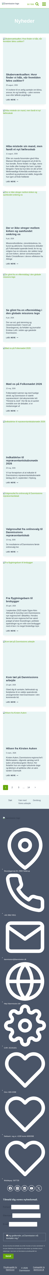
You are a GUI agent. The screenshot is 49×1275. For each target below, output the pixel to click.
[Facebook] (10, 1188)
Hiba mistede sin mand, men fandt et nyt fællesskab (24, 148)
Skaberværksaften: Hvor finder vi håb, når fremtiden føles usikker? (23, 77)
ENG (32, 4)
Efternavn (7, 1215)
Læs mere (12, 100)
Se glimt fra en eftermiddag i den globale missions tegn (24, 312)
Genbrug (37, 800)
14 (29, 787)
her (36, 1251)
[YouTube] (32, 1188)
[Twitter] (39, 1188)
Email (6, 1224)
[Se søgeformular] (37, 4)
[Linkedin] (24, 1188)
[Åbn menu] (43, 4)
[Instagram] (17, 1188)
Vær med (22, 800)
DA (28, 4)
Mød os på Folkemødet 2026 (24, 383)
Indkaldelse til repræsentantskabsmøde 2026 (22, 460)
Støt (10, 800)
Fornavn (7, 1207)
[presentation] (24, 54)
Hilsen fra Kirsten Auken (21, 748)
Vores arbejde (24, 803)
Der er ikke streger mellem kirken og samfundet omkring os (23, 231)
